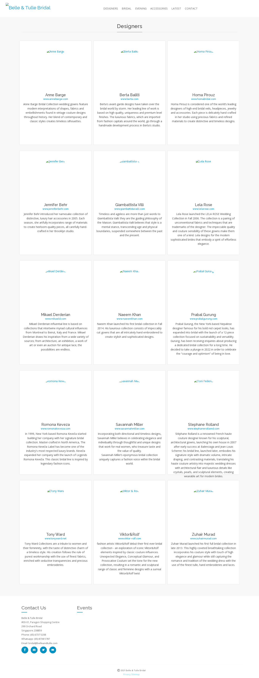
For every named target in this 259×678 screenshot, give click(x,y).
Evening (141, 8)
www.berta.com (129, 99)
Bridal (126, 8)
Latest (176, 8)
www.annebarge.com (55, 99)
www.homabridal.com (203, 99)
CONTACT (191, 8)
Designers (110, 8)
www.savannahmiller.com (129, 428)
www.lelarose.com (203, 208)
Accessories (159, 8)
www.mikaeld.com (55, 318)
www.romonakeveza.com (55, 428)
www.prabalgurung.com (203, 318)
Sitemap (135, 674)
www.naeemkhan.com (130, 318)
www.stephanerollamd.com (203, 428)
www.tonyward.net (55, 538)
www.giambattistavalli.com (129, 208)
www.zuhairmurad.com (203, 538)
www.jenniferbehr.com (55, 208)
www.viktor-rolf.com (129, 538)
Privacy (127, 674)
